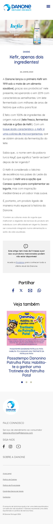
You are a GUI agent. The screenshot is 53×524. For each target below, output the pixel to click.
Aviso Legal (7, 473)
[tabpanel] (26, 344)
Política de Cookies (10, 479)
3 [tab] (31, 382)
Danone (26, 51)
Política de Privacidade (11, 485)
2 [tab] (26, 382)
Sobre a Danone (14, 457)
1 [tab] (22, 382)
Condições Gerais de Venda (13, 491)
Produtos (20, 262)
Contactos (6, 497)
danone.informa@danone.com (18, 433)
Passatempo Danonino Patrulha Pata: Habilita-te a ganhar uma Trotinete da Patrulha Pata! (26, 367)
